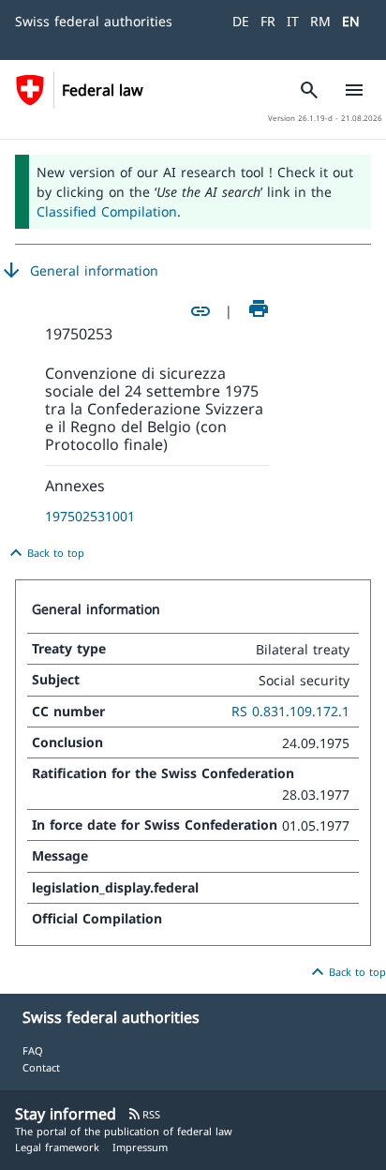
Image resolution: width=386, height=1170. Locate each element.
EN (351, 21)
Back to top (44, 553)
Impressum (140, 1147)
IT (293, 21)
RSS (143, 1114)
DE (240, 21)
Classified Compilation (107, 211)
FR (267, 21)
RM (320, 21)
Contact (41, 1067)
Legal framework (57, 1147)
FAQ (32, 1050)
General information (79, 271)
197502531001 (90, 516)
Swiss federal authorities (93, 21)
